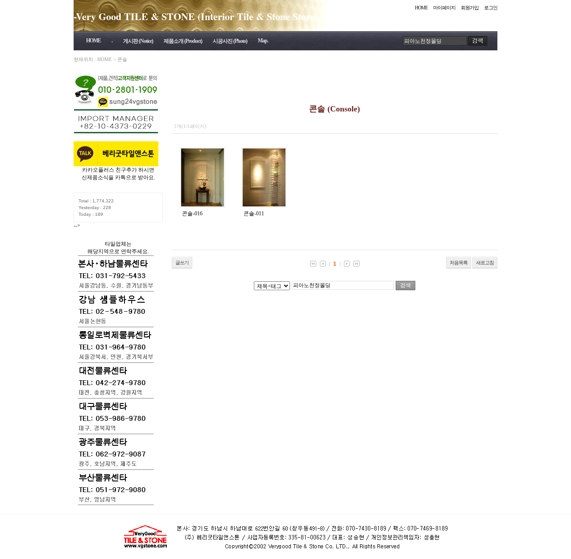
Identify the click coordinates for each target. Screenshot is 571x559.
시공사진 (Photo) (230, 41)
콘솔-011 (254, 213)
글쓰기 (182, 262)
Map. (263, 40)
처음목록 (459, 262)
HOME (421, 7)
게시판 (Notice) (138, 41)
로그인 (490, 7)
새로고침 (485, 262)
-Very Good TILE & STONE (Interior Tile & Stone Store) (196, 16)
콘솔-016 (192, 213)
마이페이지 (444, 7)
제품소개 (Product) (183, 41)
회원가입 (470, 7)
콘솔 (122, 59)
